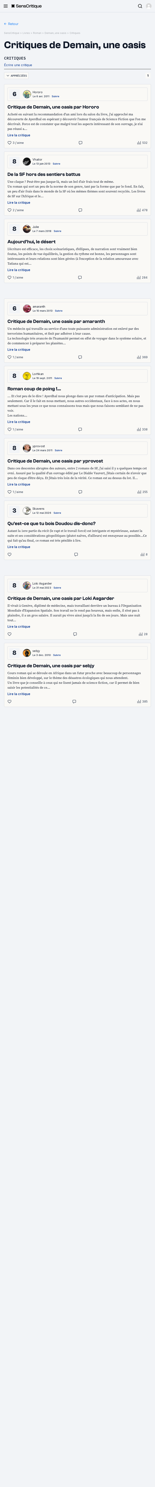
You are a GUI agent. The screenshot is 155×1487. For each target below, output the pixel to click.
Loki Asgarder (42, 583)
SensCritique (11, 32)
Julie (35, 227)
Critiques (75, 32)
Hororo (38, 92)
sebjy (36, 651)
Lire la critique (18, 135)
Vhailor (37, 159)
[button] (149, 6)
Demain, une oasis (55, 32)
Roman (37, 32)
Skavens (38, 508)
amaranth (39, 306)
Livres (26, 32)
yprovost (38, 446)
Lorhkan (38, 374)
